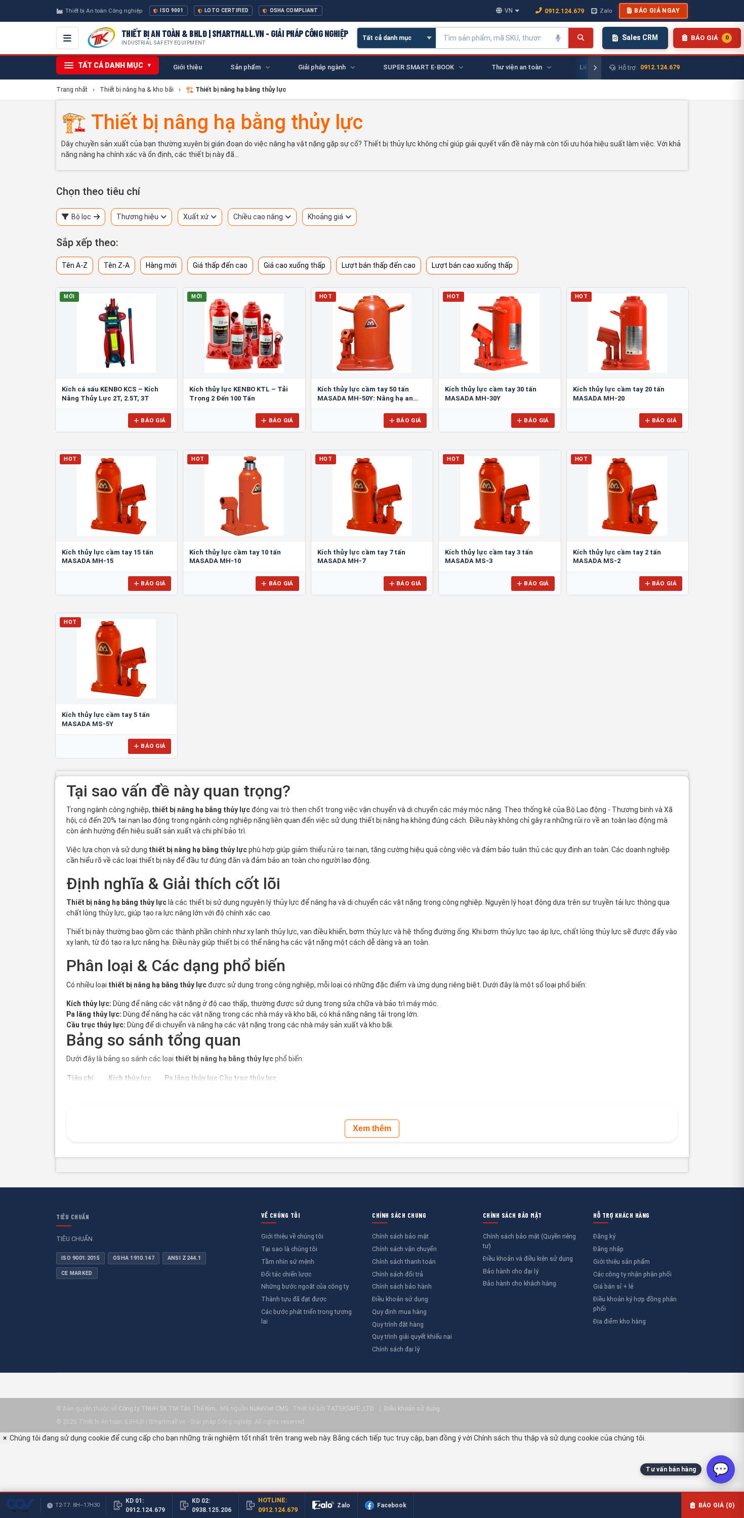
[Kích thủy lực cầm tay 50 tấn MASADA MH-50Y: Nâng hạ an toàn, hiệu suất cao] (372, 333)
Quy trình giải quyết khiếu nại (412, 1336)
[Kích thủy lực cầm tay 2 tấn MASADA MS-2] (627, 495)
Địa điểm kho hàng (619, 1321)
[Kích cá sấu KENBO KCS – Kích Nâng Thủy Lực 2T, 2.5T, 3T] (116, 333)
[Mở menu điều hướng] (67, 38)
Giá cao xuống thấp (294, 265)
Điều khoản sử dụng (400, 1299)
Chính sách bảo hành (402, 1286)
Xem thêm (372, 1128)
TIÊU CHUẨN (72, 1217)
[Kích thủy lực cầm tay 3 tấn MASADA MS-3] (499, 495)
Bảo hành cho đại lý (511, 1271)
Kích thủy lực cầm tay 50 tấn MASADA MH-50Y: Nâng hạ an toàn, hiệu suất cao (365, 398)
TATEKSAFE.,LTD (350, 1408)
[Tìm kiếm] (580, 38)
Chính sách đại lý (396, 1349)
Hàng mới (161, 265)
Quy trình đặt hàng (398, 1324)
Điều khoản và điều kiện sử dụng (528, 1258)
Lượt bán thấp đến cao (379, 265)
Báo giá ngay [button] (657, 10)
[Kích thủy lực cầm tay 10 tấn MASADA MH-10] (244, 495)
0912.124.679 (564, 11)
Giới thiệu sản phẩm (621, 1261)
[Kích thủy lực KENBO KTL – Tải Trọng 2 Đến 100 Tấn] (244, 333)
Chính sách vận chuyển (404, 1249)
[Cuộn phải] (594, 67)
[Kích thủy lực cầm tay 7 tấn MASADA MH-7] (372, 495)
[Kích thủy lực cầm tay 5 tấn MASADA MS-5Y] (116, 658)
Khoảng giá (325, 217)
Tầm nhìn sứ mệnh (287, 1261)
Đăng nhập (608, 1249)
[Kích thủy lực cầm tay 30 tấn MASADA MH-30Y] (499, 333)
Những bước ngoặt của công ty (305, 1286)
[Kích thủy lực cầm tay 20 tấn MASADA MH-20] (627, 333)
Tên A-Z (75, 265)
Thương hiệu (137, 217)
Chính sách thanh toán (404, 1261)
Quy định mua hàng (399, 1311)
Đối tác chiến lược (286, 1274)
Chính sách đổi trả (397, 1274)
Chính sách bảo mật (400, 1236)
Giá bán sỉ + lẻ (613, 1286)
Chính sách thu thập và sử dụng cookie (536, 1438)
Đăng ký (604, 1236)
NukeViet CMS (269, 1408)
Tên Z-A (117, 265)
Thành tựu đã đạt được (293, 1299)
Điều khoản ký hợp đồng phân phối (635, 1303)
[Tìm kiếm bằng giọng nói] (558, 38)
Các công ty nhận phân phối (632, 1274)
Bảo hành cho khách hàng (519, 1283)
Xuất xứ (196, 217)
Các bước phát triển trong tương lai (306, 1316)
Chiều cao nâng (258, 217)
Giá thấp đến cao (220, 265)
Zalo (606, 10)
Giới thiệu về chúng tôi (292, 1236)
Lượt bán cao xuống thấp (472, 265)
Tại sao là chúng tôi (289, 1249)
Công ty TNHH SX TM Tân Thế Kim (167, 1408)
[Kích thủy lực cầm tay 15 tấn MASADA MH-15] (116, 495)
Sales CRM (640, 37)
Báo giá (153, 420)
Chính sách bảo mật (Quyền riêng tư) (529, 1241)
